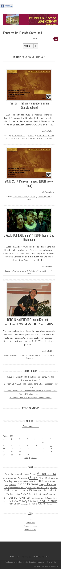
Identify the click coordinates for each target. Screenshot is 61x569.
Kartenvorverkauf (16, 488)
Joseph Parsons (11, 138)
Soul (33, 498)
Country (8, 481)
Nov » (34, 457)
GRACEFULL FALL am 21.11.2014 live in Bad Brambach (29, 237)
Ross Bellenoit (35, 494)
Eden (45, 136)
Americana (46, 473)
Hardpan (51, 136)
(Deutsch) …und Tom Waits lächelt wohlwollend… (31, 397)
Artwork (32, 197)
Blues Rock (45, 478)
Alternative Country (28, 474)
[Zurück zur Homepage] (30, 24)
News (12, 557)
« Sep (27, 457)
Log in (30, 519)
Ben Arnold (23, 478)
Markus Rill (53, 488)
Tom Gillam (14, 503)
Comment (48, 138)
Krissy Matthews (29, 487)
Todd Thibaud (22, 138)
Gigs (19, 557)
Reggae (30, 490)
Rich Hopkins (38, 490)
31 (35, 455)
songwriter (22, 497)
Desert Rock (30, 481)
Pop (11, 489)
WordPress (54, 567)
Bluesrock (54, 478)
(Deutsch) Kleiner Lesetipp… (30, 394)
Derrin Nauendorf (19, 481)
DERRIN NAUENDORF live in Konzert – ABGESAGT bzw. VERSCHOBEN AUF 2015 (29, 321)
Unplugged (24, 504)
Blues (33, 477)
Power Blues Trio (19, 490)
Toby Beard (33, 501)
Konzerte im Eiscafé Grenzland (22, 32)
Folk (38, 481)
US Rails (33, 503)
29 (20, 455)
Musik (6, 490)
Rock (24, 493)
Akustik (17, 474)
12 (51, 445)
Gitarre (45, 481)
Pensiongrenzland (18, 136)
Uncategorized (33, 355)
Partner (45, 557)
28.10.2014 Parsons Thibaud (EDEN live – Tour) (29, 183)
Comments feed (30, 526)
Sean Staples (48, 493)
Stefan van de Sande (43, 498)
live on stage (43, 487)
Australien (13, 478)
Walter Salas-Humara (45, 504)
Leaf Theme (37, 567)
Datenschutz (51, 562)
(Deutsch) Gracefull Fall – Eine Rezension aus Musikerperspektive (30, 390)
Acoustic (40, 136)
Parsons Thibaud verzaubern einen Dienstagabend (29, 105)
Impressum (41, 562)
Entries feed (30, 522)
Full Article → (48, 131)
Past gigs (31, 136)
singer (8, 497)
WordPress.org (31, 529)
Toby (24, 501)
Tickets (16, 501)
